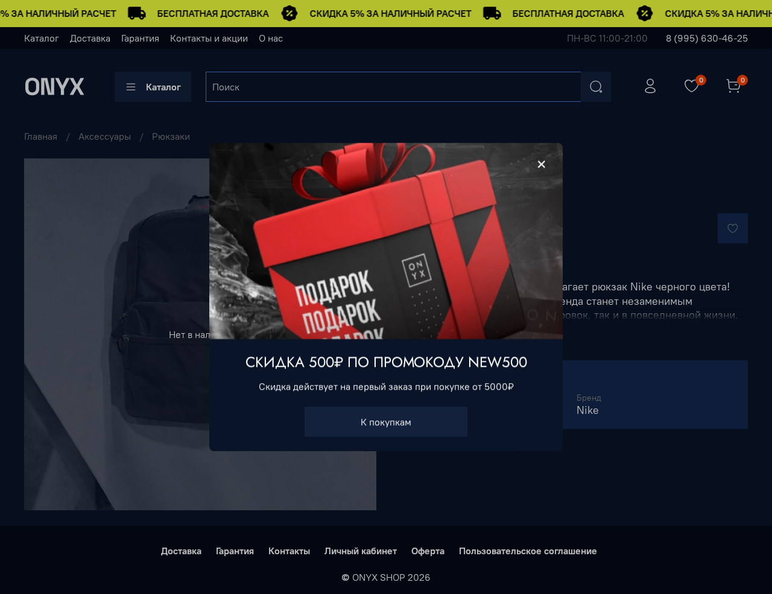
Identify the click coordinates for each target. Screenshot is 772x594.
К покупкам (386, 422)
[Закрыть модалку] (541, 164)
